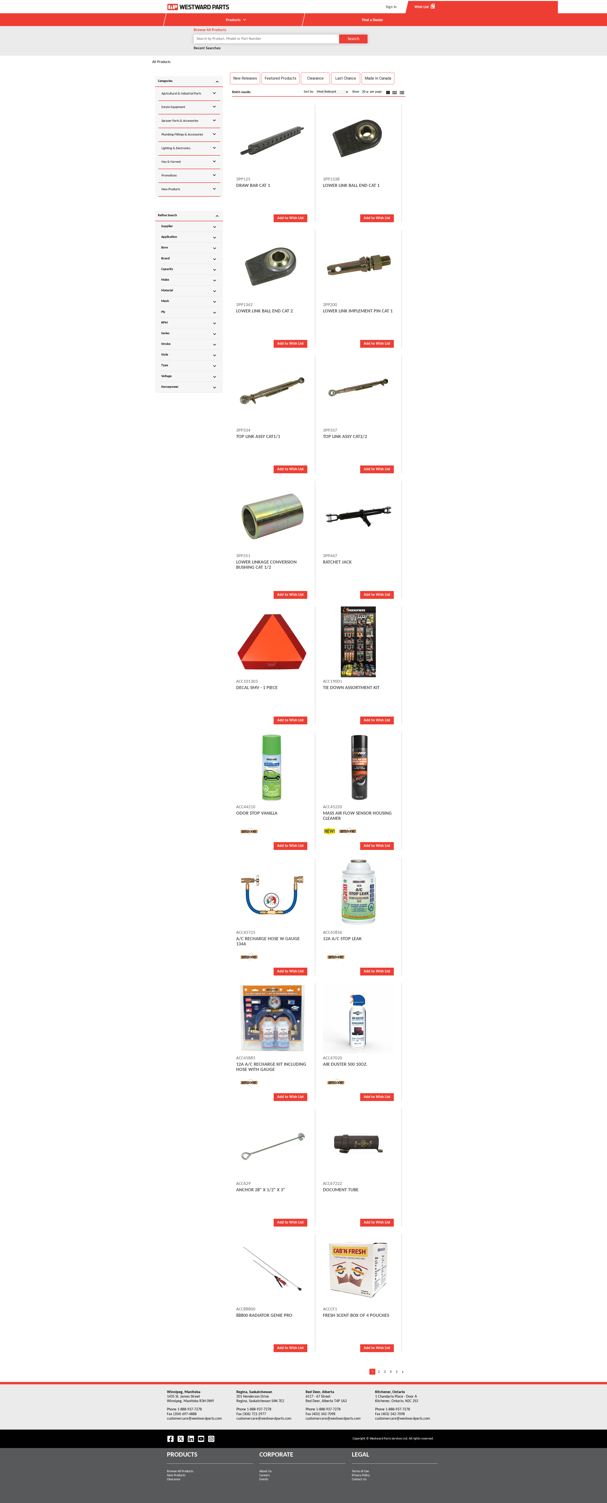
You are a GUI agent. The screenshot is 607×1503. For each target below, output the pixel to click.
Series (189, 334)
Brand (189, 259)
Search (353, 39)
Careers (264, 1475)
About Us (265, 1471)
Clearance (173, 1479)
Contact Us (359, 1479)
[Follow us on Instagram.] (211, 1439)
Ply (189, 313)
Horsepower (189, 387)
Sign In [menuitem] (391, 7)
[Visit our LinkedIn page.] (190, 1439)
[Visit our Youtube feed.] (201, 1439)
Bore (189, 248)
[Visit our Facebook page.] (170, 1439)
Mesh (189, 302)
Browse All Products (180, 1471)
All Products (161, 62)
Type (189, 366)
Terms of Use (360, 1471)
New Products (176, 1475)
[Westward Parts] (198, 7)
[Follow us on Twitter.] (180, 1439)
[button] (245, 78)
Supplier (189, 227)
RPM (189, 323)
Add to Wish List (290, 218)
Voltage (189, 377)
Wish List (424, 7)
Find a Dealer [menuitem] (372, 20)
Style (189, 355)
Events (263, 1479)
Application (189, 237)
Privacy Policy (361, 1475)
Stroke (189, 345)
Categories (189, 82)
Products (236, 20)
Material (189, 291)
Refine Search (189, 216)
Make (189, 280)
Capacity (189, 270)
